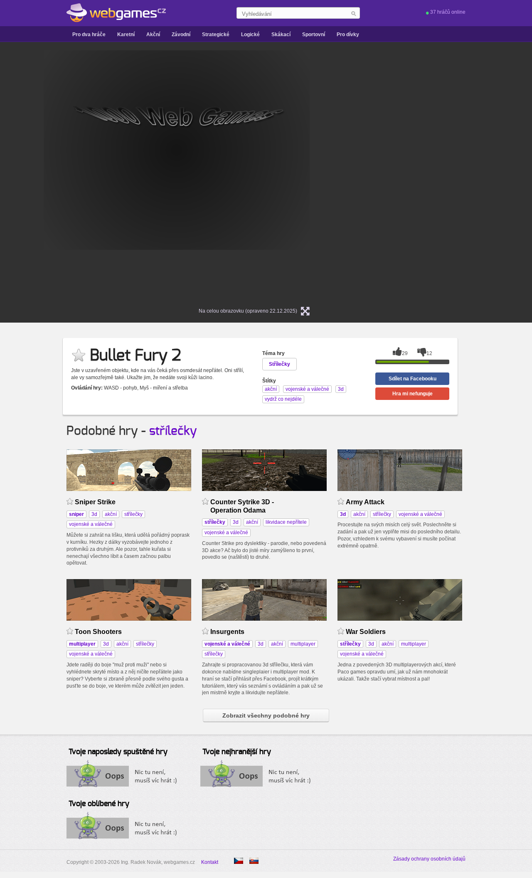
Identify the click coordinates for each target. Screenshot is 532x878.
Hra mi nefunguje (412, 394)
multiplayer (303, 644)
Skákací (281, 34)
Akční (153, 34)
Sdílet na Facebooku (412, 379)
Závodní (181, 34)
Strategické (215, 34)
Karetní (126, 34)
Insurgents (227, 631)
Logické (250, 34)
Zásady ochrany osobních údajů (429, 859)
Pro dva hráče (89, 34)
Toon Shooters (98, 631)
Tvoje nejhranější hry (236, 752)
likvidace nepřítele (286, 522)
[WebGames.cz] (116, 13)
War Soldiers (366, 631)
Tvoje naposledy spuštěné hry (118, 752)
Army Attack (365, 502)
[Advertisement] (426, 175)
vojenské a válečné (91, 524)
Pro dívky (348, 34)
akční (111, 514)
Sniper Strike (95, 502)
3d (94, 514)
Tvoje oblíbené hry (99, 804)
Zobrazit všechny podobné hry (266, 715)
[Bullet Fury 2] (254, 861)
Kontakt (209, 862)
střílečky (173, 431)
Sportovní (313, 34)
